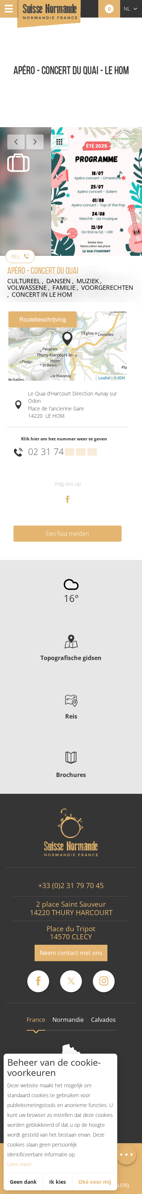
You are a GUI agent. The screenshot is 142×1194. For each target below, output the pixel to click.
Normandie (68, 1020)
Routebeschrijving (42, 319)
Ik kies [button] (57, 1181)
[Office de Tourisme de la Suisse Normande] (50, 14)
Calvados (103, 1020)
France (36, 1020)
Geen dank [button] (23, 1181)
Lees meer (19, 1164)
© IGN (119, 377)
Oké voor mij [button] (94, 1181)
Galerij (120, 1185)
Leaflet (104, 377)
